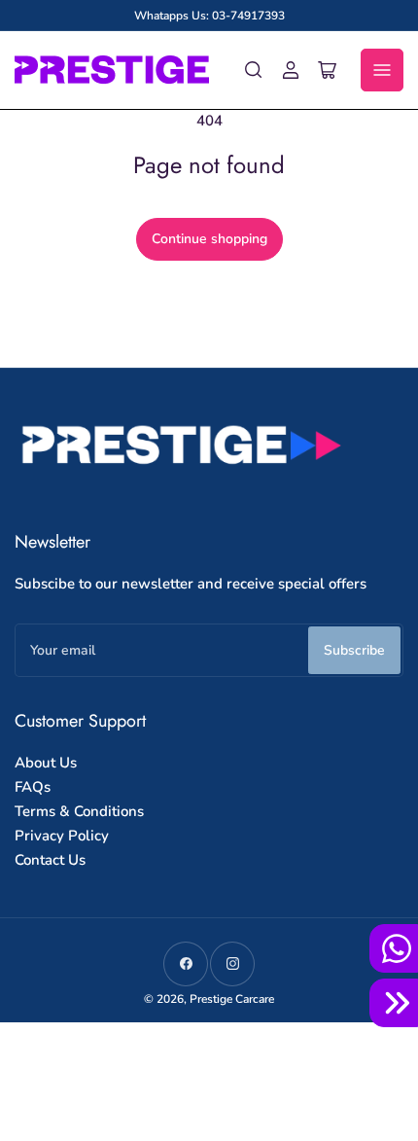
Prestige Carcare (232, 999)
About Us (46, 762)
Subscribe (354, 650)
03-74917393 (248, 15)
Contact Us (50, 860)
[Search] (253, 70)
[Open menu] (382, 70)
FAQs (33, 787)
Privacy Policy (62, 835)
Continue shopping (209, 239)
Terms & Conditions (79, 811)
